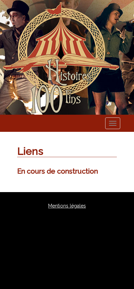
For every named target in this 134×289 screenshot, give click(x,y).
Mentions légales (67, 206)
